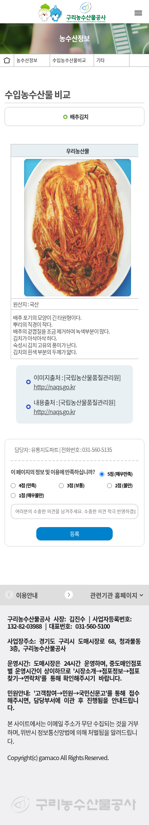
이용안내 (26, 595)
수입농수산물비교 (69, 60)
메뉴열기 (139, 12)
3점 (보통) (75, 485)
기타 (100, 60)
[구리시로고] (74, 12)
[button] (68, 594)
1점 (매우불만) (31, 495)
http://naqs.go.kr (54, 386)
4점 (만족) (27, 485)
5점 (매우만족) (120, 474)
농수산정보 (26, 60)
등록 (74, 533)
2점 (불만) (124, 485)
